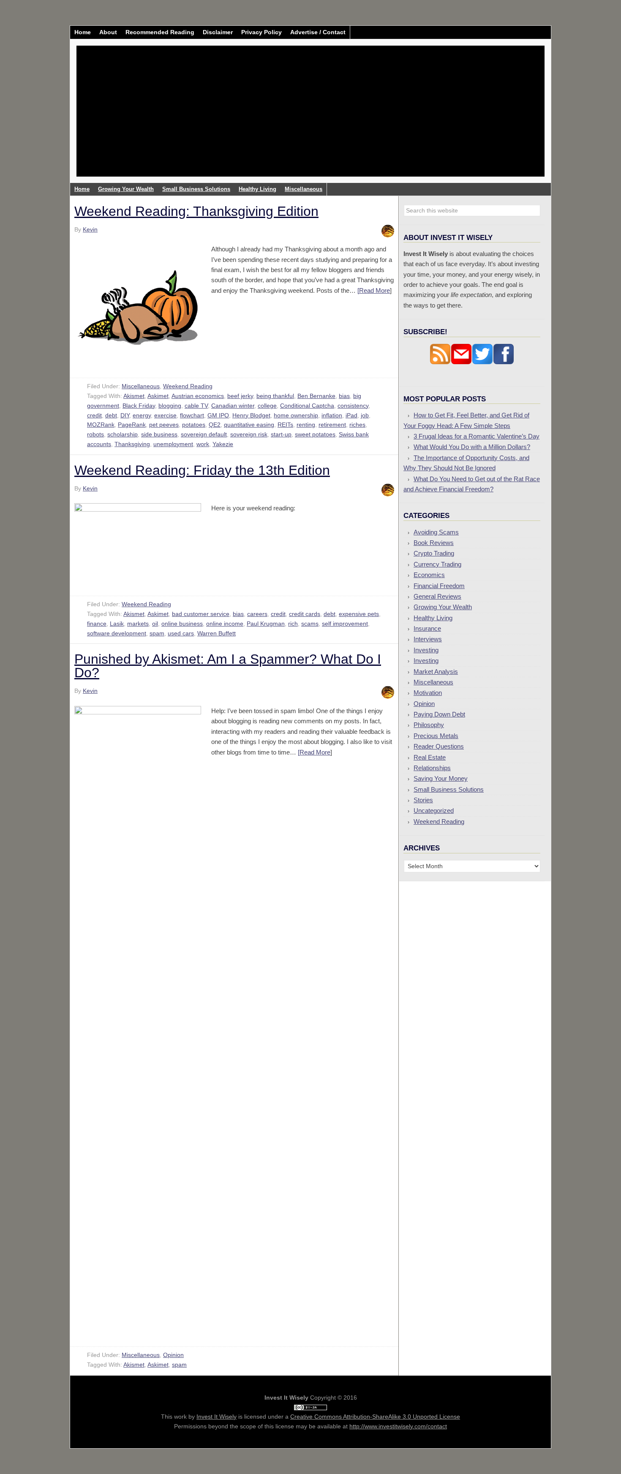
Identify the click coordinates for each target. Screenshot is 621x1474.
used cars (181, 633)
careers (257, 613)
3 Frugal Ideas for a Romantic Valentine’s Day (476, 436)
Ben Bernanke (316, 395)
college (267, 405)
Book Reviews (434, 542)
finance (96, 623)
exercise (165, 415)
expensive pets (359, 613)
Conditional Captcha (307, 405)
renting (306, 424)
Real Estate (430, 757)
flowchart (192, 415)
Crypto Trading (434, 553)
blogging (169, 405)
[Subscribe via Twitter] (482, 362)
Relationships (432, 767)
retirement (332, 424)
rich (293, 623)
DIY (124, 415)
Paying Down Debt (439, 714)
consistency (353, 405)
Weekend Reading (187, 386)
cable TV (196, 405)
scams (310, 623)
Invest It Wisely (146, 78)
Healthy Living (433, 617)
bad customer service (200, 613)
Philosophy (429, 724)
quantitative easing (249, 424)
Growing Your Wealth (443, 606)
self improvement (345, 623)
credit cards (304, 613)
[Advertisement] (360, 117)
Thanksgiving (132, 444)
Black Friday (139, 405)
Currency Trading (437, 564)
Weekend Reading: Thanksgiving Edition (196, 211)
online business (182, 623)
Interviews (428, 639)
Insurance (427, 628)
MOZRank (100, 424)
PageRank (132, 424)
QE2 (215, 424)
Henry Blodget (251, 415)
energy (142, 415)
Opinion (173, 1354)
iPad (351, 415)
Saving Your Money (441, 778)
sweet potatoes (315, 434)
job (365, 415)
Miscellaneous (141, 386)
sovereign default (204, 434)
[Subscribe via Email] (461, 362)
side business (159, 434)
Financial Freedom (439, 585)
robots (95, 434)
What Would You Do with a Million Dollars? (472, 446)
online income (224, 623)
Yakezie (222, 444)
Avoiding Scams (436, 532)
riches (357, 424)
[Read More (373, 290)
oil (155, 623)
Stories (423, 800)
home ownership (296, 415)
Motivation (428, 692)
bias (344, 395)
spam (157, 633)
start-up (281, 434)
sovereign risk (248, 434)
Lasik (117, 623)
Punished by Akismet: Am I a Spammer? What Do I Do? (227, 665)
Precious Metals (436, 735)
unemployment (173, 444)
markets (138, 623)
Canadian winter (232, 405)
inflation (331, 415)
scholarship (122, 434)
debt (111, 415)
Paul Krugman (266, 623)
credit (94, 415)
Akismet (133, 395)
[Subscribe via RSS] (440, 362)
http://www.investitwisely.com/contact (398, 1426)
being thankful (275, 395)
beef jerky (240, 395)
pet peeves (164, 424)
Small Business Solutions (449, 789)
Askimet (158, 395)
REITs (285, 424)
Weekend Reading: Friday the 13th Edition (202, 470)
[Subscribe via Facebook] (503, 362)
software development (116, 633)
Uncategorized (434, 810)
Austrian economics (198, 395)
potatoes (193, 424)
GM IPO (218, 415)
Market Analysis (436, 671)
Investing (426, 650)
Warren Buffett (216, 633)
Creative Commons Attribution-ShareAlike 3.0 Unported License (375, 1416)
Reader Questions (439, 746)
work (202, 444)
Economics (429, 574)
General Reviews (437, 596)
